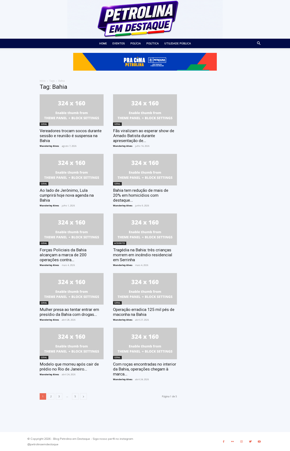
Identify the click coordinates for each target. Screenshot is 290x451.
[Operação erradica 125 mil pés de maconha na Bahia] (145, 289)
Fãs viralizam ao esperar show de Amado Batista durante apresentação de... (143, 135)
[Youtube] (259, 441)
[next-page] (83, 396)
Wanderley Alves (49, 145)
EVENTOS (118, 43)
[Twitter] (250, 441)
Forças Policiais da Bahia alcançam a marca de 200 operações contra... (63, 255)
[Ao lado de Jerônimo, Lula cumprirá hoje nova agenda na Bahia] (72, 169)
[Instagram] (241, 441)
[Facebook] (223, 441)
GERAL (44, 124)
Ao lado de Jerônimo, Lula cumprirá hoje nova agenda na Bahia (67, 195)
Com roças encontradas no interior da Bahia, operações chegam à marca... (144, 369)
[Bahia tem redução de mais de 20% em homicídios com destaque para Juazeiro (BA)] (145, 169)
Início (43, 80)
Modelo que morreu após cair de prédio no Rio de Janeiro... (69, 366)
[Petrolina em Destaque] (145, 19)
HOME (103, 43)
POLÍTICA (152, 43)
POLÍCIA (135, 43)
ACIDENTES (119, 243)
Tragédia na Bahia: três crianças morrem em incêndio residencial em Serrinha (142, 255)
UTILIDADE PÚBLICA (177, 43)
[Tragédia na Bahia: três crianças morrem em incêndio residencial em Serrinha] (145, 229)
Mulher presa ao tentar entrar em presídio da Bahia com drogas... (69, 312)
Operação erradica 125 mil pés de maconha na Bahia (143, 312)
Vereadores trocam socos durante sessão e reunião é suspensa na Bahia (71, 135)
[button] (258, 44)
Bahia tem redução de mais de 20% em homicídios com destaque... (140, 195)
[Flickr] (232, 441)
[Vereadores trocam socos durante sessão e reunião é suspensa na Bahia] (72, 110)
